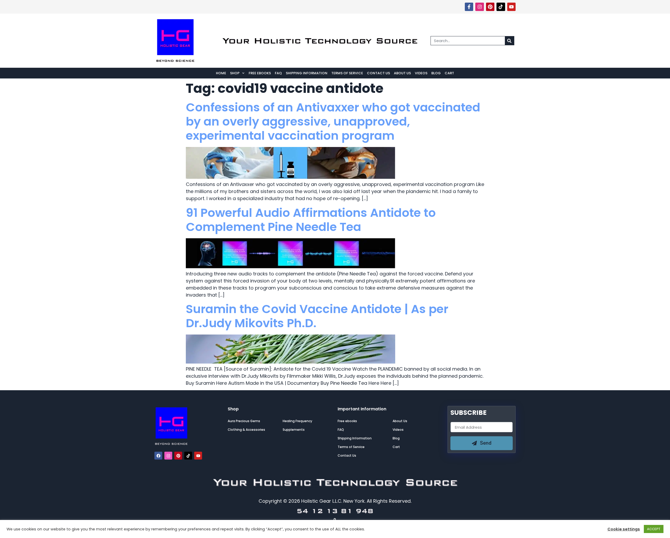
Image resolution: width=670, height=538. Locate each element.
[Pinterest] (490, 7)
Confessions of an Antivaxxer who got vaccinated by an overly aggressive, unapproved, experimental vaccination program (333, 121)
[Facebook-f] (469, 7)
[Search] (509, 40)
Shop (234, 73)
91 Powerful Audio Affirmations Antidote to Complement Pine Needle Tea (311, 220)
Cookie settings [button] (623, 529)
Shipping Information (306, 73)
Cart (449, 73)
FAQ (278, 73)
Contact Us (378, 73)
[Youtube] (511, 7)
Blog (436, 73)
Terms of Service (347, 73)
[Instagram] (479, 7)
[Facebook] (158, 456)
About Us (402, 73)
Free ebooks (260, 73)
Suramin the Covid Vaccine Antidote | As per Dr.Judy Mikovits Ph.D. (317, 316)
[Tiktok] (500, 7)
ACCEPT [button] (653, 528)
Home (221, 73)
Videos (421, 73)
